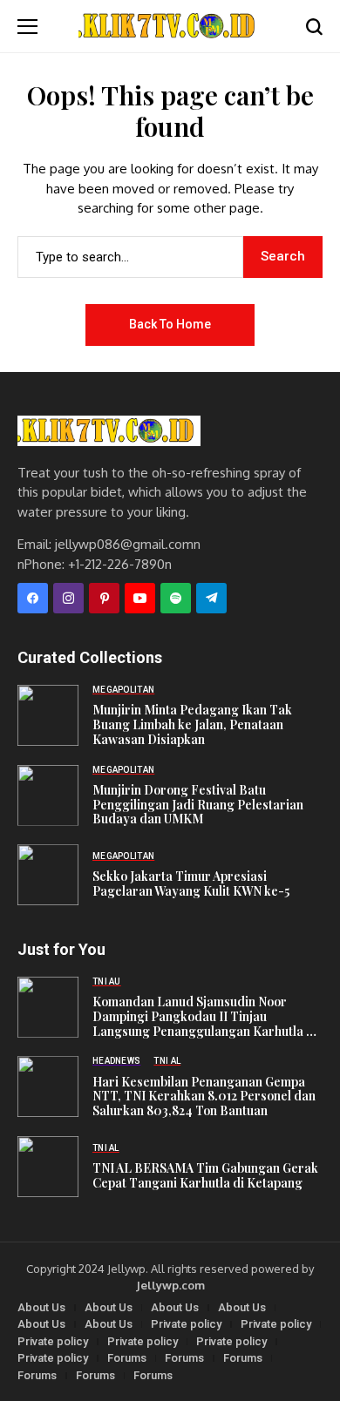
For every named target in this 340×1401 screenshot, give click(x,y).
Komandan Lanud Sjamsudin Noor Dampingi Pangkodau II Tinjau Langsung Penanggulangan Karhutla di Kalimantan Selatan (204, 1017)
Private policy (186, 1323)
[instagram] (68, 598)
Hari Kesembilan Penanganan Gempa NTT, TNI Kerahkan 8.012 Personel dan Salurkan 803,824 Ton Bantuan (204, 1097)
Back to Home (170, 324)
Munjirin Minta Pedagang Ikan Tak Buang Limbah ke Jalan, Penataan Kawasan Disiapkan (192, 725)
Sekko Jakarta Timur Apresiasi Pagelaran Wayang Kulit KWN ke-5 (190, 884)
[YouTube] (140, 598)
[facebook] (32, 598)
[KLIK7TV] (109, 431)
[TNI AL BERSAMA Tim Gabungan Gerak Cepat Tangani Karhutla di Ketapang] (47, 1166)
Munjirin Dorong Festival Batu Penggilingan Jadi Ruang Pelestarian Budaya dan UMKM (197, 805)
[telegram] (211, 598)
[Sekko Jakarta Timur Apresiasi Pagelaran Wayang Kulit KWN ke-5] (47, 874)
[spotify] (175, 598)
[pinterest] (104, 598)
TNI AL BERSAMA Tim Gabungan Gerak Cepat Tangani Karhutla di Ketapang (205, 1176)
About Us (41, 1307)
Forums (126, 1357)
